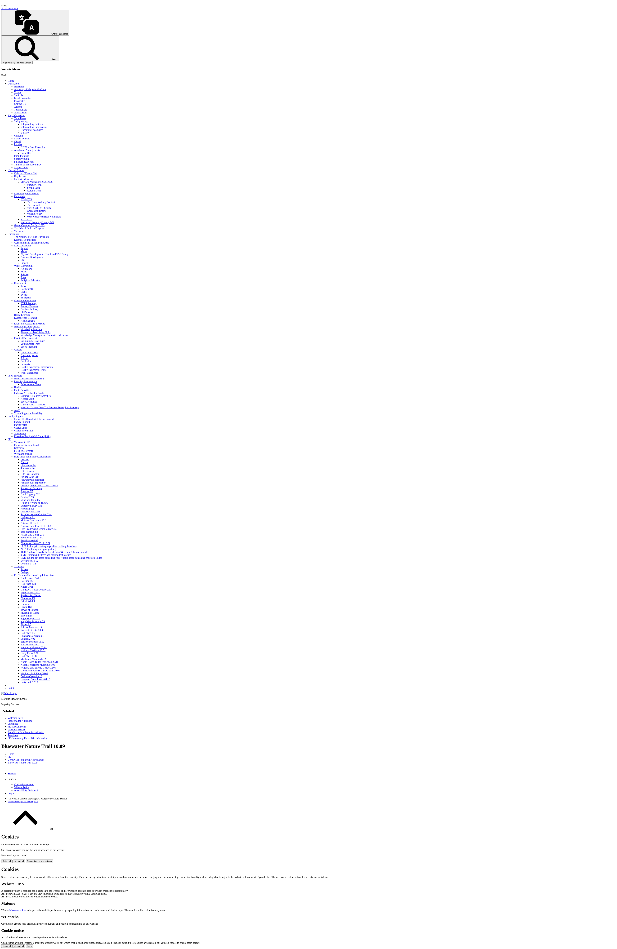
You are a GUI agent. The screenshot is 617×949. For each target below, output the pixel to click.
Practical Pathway (30, 309)
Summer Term (34, 184)
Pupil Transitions (22, 390)
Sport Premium (21, 158)
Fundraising (20, 196)
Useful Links (20, 427)
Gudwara (25, 604)
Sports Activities (29, 401)
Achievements (28, 320)
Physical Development (25, 338)
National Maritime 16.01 (33, 650)
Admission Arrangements (27, 150)
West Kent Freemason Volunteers (44, 216)
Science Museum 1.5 (31, 627)
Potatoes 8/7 (27, 491)
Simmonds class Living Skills (35, 332)
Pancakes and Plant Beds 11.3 (36, 526)
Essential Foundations (25, 239)
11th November (28, 465)
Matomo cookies (17, 910)
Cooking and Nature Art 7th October (39, 485)
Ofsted (17, 141)
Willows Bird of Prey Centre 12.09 (38, 667)
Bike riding (26, 615)
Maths (24, 251)
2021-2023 (26, 219)
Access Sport (27, 398)
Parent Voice (20, 424)
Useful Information (23, 430)
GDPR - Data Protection (33, 147)
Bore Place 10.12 (29, 560)
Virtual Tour (20, 112)
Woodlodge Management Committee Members (44, 335)
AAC (17, 410)
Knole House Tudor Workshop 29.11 (39, 662)
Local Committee (23, 98)
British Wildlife (28, 601)
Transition (19, 566)
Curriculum (13, 234)
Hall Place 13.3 (28, 633)
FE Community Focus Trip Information (34, 575)
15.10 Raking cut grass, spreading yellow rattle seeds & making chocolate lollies (61, 557)
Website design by (23, 801)
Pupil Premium (21, 156)
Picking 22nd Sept (30, 476)
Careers (24, 263)
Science (24, 274)
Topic (23, 277)
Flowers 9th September (32, 479)
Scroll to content (9, 8)
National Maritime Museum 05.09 (38, 664)
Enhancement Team (31, 384)
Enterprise (26, 297)
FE (9, 439)
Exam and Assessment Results (29, 323)
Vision (17, 92)
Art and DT (26, 268)
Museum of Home (30, 612)
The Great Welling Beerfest (41, 202)
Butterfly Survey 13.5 (32, 505)
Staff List (18, 95)
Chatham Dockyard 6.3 (32, 635)
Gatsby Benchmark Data (33, 369)
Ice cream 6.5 (27, 508)
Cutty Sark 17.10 (29, 682)
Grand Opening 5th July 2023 (29, 225)
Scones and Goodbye (31, 488)
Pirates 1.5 (26, 624)
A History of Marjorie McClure (30, 89)
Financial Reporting (24, 161)
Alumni (18, 106)
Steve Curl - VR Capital (39, 208)
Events (24, 294)
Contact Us (20, 103)
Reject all (7, 861)
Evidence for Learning (25, 317)
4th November (28, 468)
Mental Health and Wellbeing (29, 378)
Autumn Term (34, 190)
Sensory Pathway (29, 306)
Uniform (18, 135)
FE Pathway (27, 312)
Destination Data (29, 352)
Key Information (16, 115)
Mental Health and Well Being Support (34, 419)
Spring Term (33, 187)
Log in (11, 688)
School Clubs (21, 167)
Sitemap (12, 773)
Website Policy (21, 787)
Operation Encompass (32, 130)
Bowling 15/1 (28, 581)
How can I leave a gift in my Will (37, 222)
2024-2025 (26, 199)
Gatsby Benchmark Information (37, 367)
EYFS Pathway (28, 303)
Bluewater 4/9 (28, 598)
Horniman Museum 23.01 (34, 647)
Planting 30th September (33, 482)
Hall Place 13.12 (29, 656)
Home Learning (22, 315)
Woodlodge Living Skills (27, 326)
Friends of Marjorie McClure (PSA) (32, 436)
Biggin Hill (26, 607)
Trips (23, 286)
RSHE (24, 260)
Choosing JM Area (30, 511)
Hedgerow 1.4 (28, 517)
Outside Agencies (29, 355)
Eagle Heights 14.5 (30, 618)
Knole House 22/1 (30, 578)
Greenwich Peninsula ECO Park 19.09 (40, 670)
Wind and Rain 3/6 (30, 500)
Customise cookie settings (39, 861)
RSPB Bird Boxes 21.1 (32, 534)
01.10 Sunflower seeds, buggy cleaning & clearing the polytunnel (54, 552)
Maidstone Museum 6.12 (33, 659)
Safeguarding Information (34, 127)
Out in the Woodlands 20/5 (34, 502)
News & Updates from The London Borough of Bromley (50, 407)
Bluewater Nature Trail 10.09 (35, 543)
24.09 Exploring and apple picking (38, 549)
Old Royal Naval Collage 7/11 (36, 589)
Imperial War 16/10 (30, 592)
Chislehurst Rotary (36, 210)
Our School (13, 83)
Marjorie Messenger (24, 179)
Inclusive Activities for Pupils (29, 393)
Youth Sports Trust (30, 343)
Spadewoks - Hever (31, 595)
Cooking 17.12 (28, 563)
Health (17, 387)
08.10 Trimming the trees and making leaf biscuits (46, 555)
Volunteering (20, 433)
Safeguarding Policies (32, 124)
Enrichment (20, 283)
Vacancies (19, 231)
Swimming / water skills (33, 341)
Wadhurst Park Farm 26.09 (34, 673)
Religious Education (31, 280)
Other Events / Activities (33, 404)
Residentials (27, 289)
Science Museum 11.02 (32, 641)
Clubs (24, 291)
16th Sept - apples (30, 474)
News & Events (16, 170)
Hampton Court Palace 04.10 (35, 679)
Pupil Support (15, 375)
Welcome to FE (22, 442)
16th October (27, 471)
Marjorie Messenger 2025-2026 (37, 182)
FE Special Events (23, 450)
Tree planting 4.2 (29, 531)
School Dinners (22, 138)
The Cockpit (33, 205)
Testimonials (20, 109)
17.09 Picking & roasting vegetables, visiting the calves (48, 546)
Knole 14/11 (27, 586)
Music (24, 271)
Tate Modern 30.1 (30, 644)
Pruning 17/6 (27, 497)
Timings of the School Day (27, 164)
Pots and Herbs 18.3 (31, 523)
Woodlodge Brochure (31, 329)
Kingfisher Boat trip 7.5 (33, 621)
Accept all (19, 861)
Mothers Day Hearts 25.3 (33, 520)
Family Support (15, 416)
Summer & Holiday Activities (36, 396)
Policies (18, 144)
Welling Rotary (34, 213)
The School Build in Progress (29, 228)
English (24, 248)
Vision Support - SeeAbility (28, 413)
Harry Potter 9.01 (29, 653)
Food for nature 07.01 (32, 537)
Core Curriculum (22, 245)
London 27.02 (28, 638)
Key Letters (20, 176)
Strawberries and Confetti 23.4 (36, 514)
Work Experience (29, 372)
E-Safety (25, 132)
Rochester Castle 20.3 (32, 630)
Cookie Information (24, 784)
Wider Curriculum (23, 265)
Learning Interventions (25, 381)
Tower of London (30, 609)
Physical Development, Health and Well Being (44, 254)
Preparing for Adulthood (26, 445)
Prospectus (19, 101)
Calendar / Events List (25, 173)
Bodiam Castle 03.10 (31, 676)
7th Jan (24, 462)
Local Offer (26, 153)
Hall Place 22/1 (28, 583)
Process (24, 569)
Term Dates (20, 118)
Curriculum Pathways (25, 300)
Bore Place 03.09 (29, 540)
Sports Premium (29, 346)
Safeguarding (21, 121)
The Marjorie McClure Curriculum (31, 236)
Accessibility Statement (26, 790)
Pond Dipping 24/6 (30, 494)
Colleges (25, 572)
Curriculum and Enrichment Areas (31, 242)
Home (11, 80)
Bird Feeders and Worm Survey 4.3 (39, 529)
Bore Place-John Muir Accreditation (32, 456)
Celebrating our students (26, 193)
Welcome (19, 86)
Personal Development (32, 257)
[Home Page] (9, 693)
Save (29, 946)
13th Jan (25, 459)
